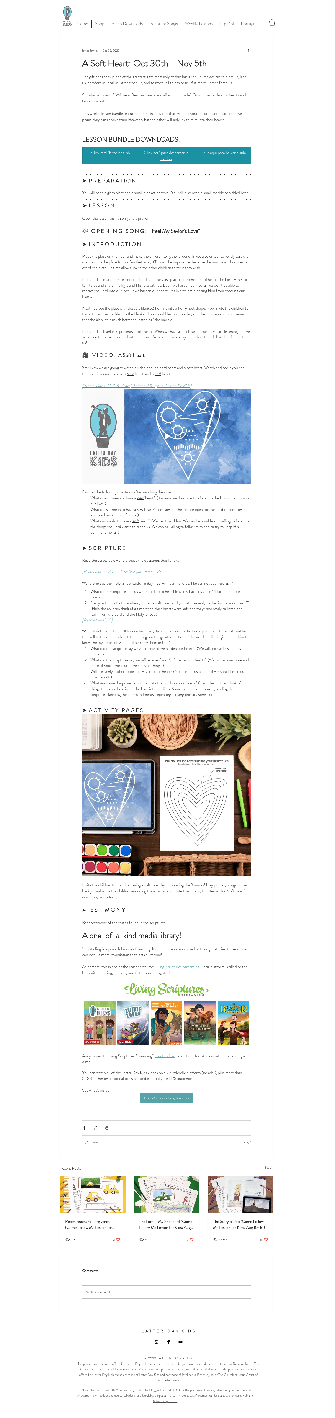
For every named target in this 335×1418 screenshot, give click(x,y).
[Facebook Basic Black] (168, 1342)
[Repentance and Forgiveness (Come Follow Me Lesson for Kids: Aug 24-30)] (93, 1194)
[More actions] (248, 51)
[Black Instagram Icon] (156, 1342)
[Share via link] (95, 1128)
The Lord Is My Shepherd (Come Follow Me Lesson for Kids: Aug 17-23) (165, 1224)
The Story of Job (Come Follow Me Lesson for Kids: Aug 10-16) (239, 1224)
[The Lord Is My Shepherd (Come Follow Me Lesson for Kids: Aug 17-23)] (167, 1194)
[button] (272, 22)
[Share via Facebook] (84, 1128)
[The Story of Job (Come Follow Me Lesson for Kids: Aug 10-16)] (240, 1194)
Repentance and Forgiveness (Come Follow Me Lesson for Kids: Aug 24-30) (88, 1224)
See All (269, 1167)
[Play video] (166, 436)
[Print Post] (107, 1128)
